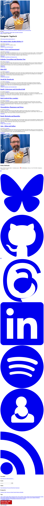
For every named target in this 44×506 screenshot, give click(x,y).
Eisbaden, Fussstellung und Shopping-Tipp (12, 59)
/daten (13, 32)
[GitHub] (22, 257)
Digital (12, 492)
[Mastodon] (0, 171)
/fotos (4, 32)
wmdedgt (34, 497)
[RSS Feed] (22, 474)
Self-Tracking (2, 497)
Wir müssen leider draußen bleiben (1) (11, 41)
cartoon (28, 497)
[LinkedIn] (22, 344)
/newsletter (17, 32)
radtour (10, 496)
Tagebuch (7, 43)
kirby (21, 498)
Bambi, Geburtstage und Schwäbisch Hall (12, 89)
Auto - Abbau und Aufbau (8, 126)
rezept (31, 497)
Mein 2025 (3, 69)
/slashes (10, 32)
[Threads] (22, 301)
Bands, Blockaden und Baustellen (10, 116)
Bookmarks (5, 487)
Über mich (9, 487)
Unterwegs (8, 492)
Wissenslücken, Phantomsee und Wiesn (11, 107)
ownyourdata (24, 497)
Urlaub (25, 496)
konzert (20, 497)
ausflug (42, 496)
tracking (24, 498)
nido (16, 496)
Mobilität (21, 492)
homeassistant (2, 498)
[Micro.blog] (22, 431)
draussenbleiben (13, 498)
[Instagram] (0, 258)
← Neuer (2, 133)
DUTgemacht (32, 496)
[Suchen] (12, 483)
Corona (18, 496)
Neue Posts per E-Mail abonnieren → (7, 478)
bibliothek (7, 497)
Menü (2, 31)
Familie (14, 492)
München (18, 492)
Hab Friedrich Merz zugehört (9, 98)
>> (9, 499)
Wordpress (38, 497)
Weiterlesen (2, 45)
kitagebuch (18, 498)
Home (1, 33)
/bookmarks (7, 32)
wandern (4, 496)
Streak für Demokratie (7, 79)
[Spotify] (22, 387)
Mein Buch (13, 487)
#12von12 (17, 497)
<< (0, 499)
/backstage (21, 32)
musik (7, 496)
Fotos (1, 487)
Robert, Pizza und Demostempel (9, 49)
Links (5, 492)
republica (21, 496)
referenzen (13, 496)
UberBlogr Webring (5, 499)
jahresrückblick (38, 496)
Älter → (9, 133)
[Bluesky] (22, 214)
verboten (28, 496)
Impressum (17, 487)
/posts (1, 32)
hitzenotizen (8, 498)
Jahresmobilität (12, 497)
